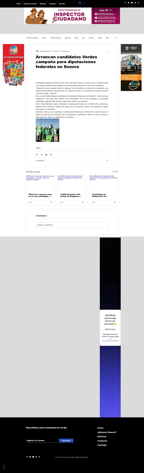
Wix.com (85, 457)
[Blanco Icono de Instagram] (135, 3)
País (83, 38)
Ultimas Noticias (56, 38)
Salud (76, 38)
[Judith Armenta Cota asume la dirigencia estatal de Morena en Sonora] (72, 183)
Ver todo (115, 171)
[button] (115, 38)
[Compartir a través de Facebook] (37, 154)
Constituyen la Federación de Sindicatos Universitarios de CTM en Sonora (102, 195)
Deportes (68, 38)
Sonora (44, 38)
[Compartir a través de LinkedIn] (46, 154)
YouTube (102, 445)
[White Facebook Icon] (27, 457)
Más (107, 38)
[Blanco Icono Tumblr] (138, 3)
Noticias (101, 436)
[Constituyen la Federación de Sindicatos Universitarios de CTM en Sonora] (104, 183)
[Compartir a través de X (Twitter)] (41, 154)
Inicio (100, 428)
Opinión (91, 38)
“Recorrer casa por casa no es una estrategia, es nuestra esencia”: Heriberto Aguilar (40, 195)
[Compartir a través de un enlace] (51, 154)
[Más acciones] (107, 51)
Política (100, 38)
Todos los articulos (32, 38)
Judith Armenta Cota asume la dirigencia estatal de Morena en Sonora (70, 195)
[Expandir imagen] (47, 130)
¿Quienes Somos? (106, 432)
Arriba (4, 467)
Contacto (102, 441)
